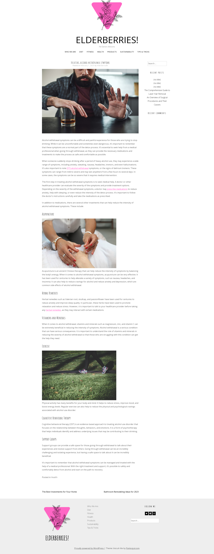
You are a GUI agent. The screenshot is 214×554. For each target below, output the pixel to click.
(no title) (157, 79)
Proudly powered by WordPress (89, 548)
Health (100, 52)
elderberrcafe (102, 65)
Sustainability (127, 52)
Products (112, 52)
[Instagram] (154, 513)
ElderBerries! (107, 40)
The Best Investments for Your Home (59, 491)
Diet (81, 52)
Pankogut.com (132, 548)
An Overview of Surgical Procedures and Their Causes (157, 101)
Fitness (90, 52)
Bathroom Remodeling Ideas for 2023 (121, 491)
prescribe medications (117, 189)
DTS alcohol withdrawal (78, 168)
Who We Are (70, 52)
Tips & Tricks (143, 52)
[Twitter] (146, 513)
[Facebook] (150, 513)
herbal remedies (53, 310)
